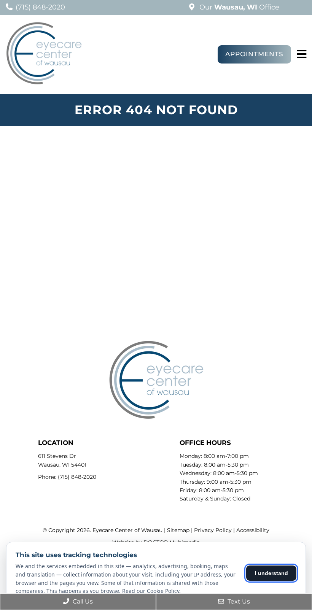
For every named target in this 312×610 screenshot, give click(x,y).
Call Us (82, 601)
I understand (271, 573)
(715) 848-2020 (40, 7)
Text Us (238, 601)
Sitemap (178, 530)
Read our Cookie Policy (150, 590)
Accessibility (252, 530)
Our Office (238, 7)
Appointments (254, 54)
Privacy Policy (213, 530)
